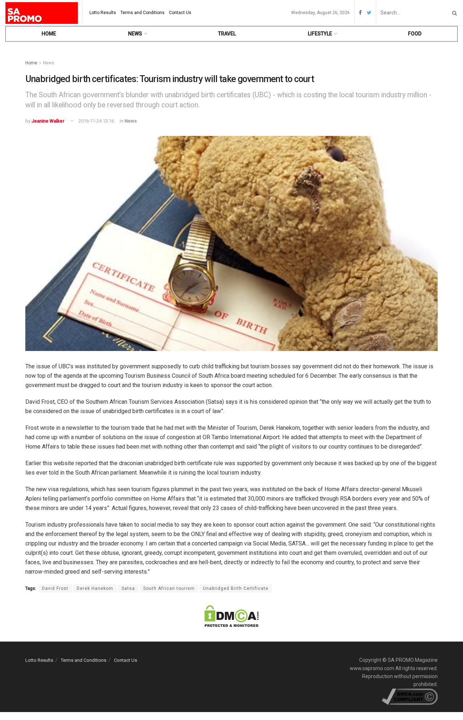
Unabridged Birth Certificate (235, 588)
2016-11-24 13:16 (96, 121)
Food (414, 34)
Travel (227, 34)
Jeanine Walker (47, 121)
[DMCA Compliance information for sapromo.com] (410, 696)
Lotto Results (102, 12)
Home (49, 34)
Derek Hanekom (95, 588)
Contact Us (180, 12)
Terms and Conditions (142, 12)
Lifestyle (320, 34)
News (135, 34)
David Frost (55, 588)
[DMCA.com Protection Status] (231, 615)
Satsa (128, 588)
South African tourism (169, 588)
